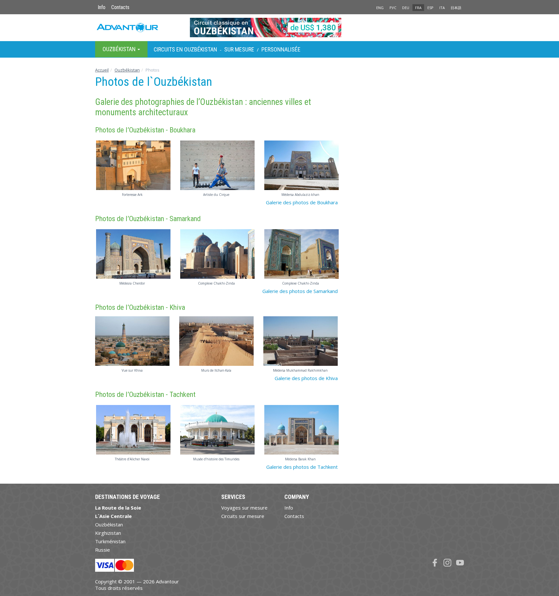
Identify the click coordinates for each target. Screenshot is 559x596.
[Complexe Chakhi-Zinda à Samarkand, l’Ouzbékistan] (216, 254)
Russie (102, 549)
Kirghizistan (108, 533)
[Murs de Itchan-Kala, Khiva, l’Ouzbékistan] (216, 341)
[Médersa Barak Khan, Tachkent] (300, 430)
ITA (442, 7)
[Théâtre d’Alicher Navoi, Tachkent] (132, 430)
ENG (380, 7)
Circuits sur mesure (242, 516)
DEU (405, 7)
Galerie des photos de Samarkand (300, 291)
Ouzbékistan (127, 70)
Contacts (120, 7)
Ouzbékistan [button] (120, 49)
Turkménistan (110, 541)
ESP (430, 7)
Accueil (102, 70)
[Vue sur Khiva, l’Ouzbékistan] (132, 341)
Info (101, 7)
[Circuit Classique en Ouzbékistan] (279, 27)
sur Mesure (239, 49)
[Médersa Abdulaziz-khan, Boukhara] (300, 165)
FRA (418, 7)
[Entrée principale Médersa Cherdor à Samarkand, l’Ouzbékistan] (132, 254)
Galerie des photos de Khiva (306, 378)
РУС (392, 7)
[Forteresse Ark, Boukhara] (132, 165)
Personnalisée (281, 49)
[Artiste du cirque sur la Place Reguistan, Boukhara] (216, 165)
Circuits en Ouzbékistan (185, 49)
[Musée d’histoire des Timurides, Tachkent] (216, 430)
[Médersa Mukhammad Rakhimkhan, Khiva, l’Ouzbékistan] (300, 341)
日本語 (456, 7)
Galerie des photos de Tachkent (302, 467)
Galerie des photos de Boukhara (302, 202)
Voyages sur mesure (244, 507)
